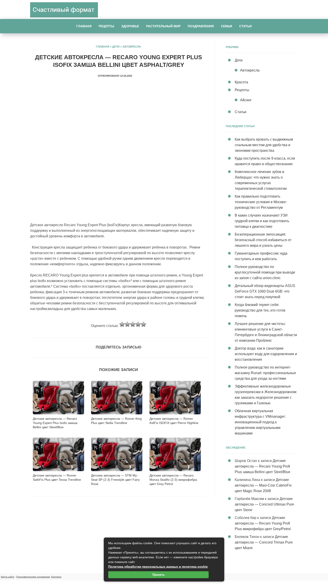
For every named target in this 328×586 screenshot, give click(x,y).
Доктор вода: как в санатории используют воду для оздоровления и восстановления (266, 353)
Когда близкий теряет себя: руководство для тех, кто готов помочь (260, 310)
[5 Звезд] (143, 324)
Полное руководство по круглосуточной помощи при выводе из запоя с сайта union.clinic (265, 272)
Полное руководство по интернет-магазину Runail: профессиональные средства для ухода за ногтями (265, 372)
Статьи (245, 26)
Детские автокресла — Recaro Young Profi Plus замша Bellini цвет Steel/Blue (262, 466)
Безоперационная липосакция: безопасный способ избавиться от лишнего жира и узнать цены (263, 239)
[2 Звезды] (127, 324)
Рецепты (106, 26)
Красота (241, 82)
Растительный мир (163, 26)
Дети (116, 46)
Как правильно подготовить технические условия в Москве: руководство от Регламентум (261, 201)
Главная (83, 26)
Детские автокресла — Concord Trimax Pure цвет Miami (264, 542)
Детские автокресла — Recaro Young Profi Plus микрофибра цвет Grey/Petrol (263, 523)
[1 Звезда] (122, 324)
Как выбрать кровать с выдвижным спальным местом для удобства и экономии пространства (264, 144)
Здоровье (130, 26)
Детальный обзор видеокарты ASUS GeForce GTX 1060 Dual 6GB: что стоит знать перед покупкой (265, 291)
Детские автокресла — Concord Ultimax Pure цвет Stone (264, 504)
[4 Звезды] (138, 324)
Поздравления (201, 26)
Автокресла (131, 46)
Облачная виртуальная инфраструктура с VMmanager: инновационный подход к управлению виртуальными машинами (260, 422)
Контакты (56, 576)
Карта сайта (7, 576)
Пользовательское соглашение (33, 576)
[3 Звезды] (132, 324)
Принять (158, 574)
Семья (226, 26)
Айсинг (246, 100)
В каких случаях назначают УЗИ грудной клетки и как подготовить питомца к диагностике (262, 220)
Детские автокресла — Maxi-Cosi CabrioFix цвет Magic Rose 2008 (263, 485)
